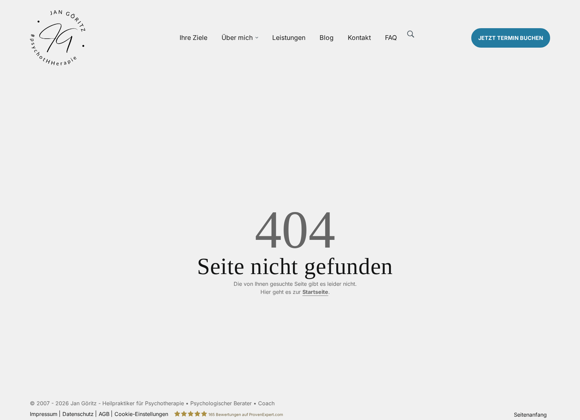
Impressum (43, 414)
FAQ (391, 38)
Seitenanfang (530, 414)
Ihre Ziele (193, 38)
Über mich (237, 38)
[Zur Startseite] (91, 37)
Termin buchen (510, 38)
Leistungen (288, 38)
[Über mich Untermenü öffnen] (256, 38)
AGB (104, 414)
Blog (327, 38)
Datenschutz (78, 414)
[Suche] (411, 34)
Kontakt (359, 38)
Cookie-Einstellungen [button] (141, 414)
